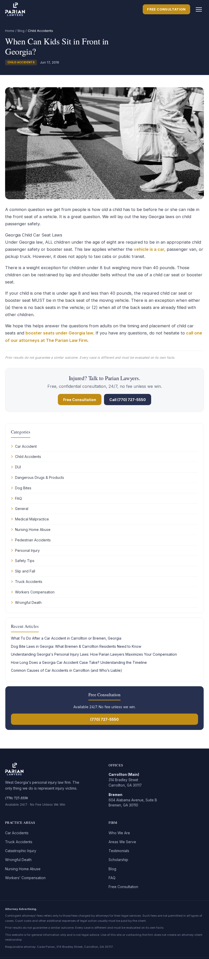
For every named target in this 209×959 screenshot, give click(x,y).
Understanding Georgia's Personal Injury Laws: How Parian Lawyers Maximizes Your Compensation (94, 654)
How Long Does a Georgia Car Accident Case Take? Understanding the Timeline (79, 662)
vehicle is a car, (149, 249)
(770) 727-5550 (104, 719)
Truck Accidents (28, 581)
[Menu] (199, 9)
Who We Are (119, 833)
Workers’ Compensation (25, 878)
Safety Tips (24, 560)
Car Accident (26, 446)
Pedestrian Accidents (33, 540)
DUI (18, 467)
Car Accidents (17, 833)
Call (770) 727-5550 (127, 399)
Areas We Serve (122, 842)
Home (9, 31)
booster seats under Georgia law (59, 332)
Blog (21, 31)
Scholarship (118, 859)
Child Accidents (21, 62)
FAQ (18, 498)
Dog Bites (23, 488)
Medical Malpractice (32, 519)
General (21, 508)
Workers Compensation (35, 592)
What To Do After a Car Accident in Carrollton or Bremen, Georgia (66, 638)
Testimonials (119, 851)
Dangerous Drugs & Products (39, 477)
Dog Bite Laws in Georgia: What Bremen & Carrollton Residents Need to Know (76, 646)
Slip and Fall (25, 571)
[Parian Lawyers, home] (15, 9)
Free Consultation (166, 9)
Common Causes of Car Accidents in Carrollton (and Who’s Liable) (66, 670)
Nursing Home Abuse (32, 529)
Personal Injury (27, 550)
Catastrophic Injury (20, 851)
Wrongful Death (28, 602)
